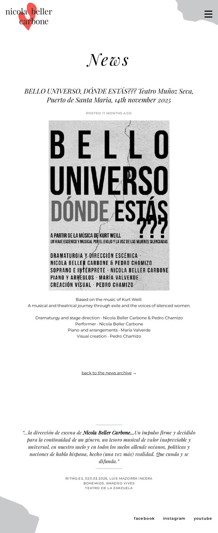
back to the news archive (107, 372)
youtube (203, 518)
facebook (144, 518)
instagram (174, 518)
